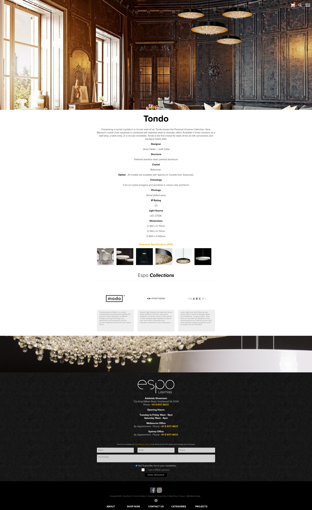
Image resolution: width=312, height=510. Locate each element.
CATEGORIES (178, 506)
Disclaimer (151, 496)
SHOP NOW (133, 506)
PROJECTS (201, 506)
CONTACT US (156, 506)
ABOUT (111, 506)
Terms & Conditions (139, 496)
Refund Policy (173, 496)
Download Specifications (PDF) (156, 244)
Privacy (182, 496)
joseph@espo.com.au (142, 444)
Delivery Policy (161, 496)
